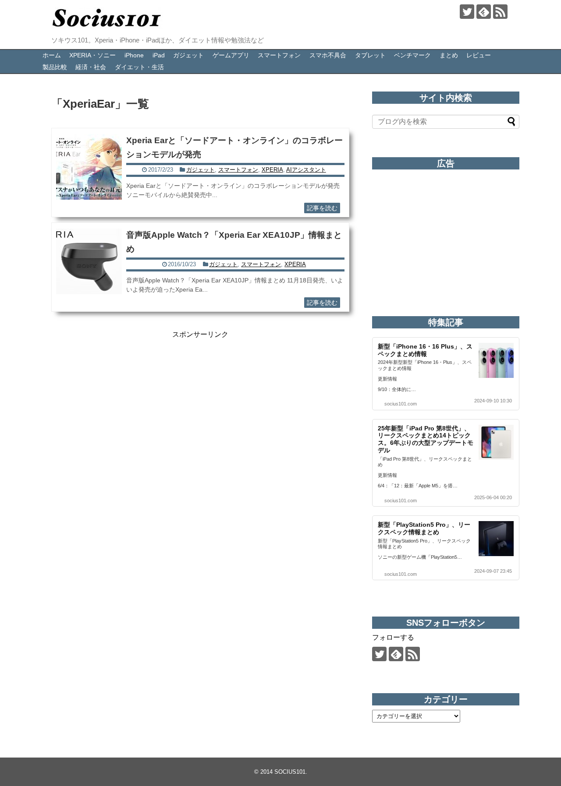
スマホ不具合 (327, 55)
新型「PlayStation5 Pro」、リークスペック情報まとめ (424, 528)
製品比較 (55, 66)
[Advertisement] (200, 400)
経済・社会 (90, 66)
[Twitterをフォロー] (467, 11)
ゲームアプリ (231, 55)
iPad (159, 55)
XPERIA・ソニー (92, 55)
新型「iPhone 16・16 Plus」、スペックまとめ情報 (425, 350)
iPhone (134, 55)
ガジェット (188, 55)
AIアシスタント (306, 169)
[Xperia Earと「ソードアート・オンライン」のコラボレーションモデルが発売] (89, 167)
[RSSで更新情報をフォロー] (500, 11)
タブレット (370, 55)
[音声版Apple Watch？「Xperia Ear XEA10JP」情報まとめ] (89, 261)
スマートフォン (279, 55)
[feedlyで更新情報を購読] (483, 11)
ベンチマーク (412, 55)
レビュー (478, 55)
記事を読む (322, 207)
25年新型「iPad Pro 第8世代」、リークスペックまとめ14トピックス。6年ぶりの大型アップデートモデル (425, 439)
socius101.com (400, 403)
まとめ (449, 55)
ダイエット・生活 (139, 66)
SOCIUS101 (289, 771)
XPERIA (272, 169)
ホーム (52, 55)
